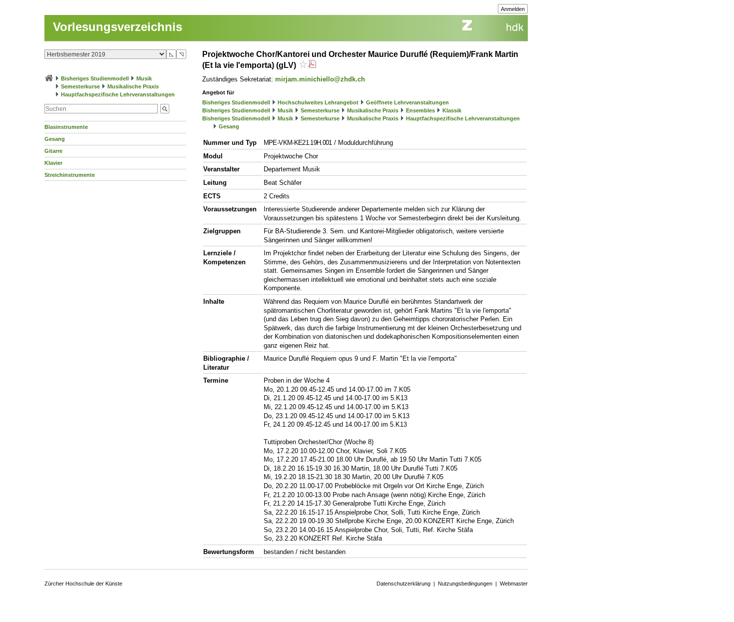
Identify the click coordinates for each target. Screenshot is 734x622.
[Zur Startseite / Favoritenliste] (48, 78)
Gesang (54, 139)
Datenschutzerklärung (403, 584)
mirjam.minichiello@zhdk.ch (320, 79)
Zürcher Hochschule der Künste (83, 584)
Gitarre (53, 151)
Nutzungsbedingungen (465, 584)
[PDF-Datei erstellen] (312, 65)
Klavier (53, 163)
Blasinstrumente (66, 127)
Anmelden (513, 9)
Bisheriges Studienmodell (95, 78)
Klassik (451, 110)
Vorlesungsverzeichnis (117, 26)
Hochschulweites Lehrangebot (318, 102)
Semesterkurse (80, 86)
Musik (144, 78)
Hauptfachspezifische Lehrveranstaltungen (118, 94)
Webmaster (514, 584)
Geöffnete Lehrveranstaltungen (407, 102)
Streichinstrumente (69, 175)
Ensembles (420, 110)
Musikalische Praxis (133, 86)
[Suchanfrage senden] (164, 108)
